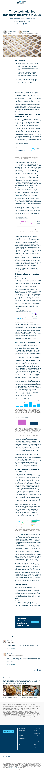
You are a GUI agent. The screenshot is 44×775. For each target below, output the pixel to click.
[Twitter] (17, 24)
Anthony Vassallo (10, 640)
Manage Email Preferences (8, 760)
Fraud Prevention (36, 746)
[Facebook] (23, 24)
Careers (20, 742)
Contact (35, 744)
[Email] (26, 24)
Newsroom (21, 746)
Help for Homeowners (17, 759)
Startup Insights (36, 735)
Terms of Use (5, 759)
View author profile (11, 648)
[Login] (42, 2)
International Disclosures (19, 760)
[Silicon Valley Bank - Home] (22, 2)
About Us (21, 741)
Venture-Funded (22, 732)
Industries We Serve (22, 738)
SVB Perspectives (37, 733)
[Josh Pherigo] (4, 654)
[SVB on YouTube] (9, 756)
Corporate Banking (22, 733)
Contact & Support (37, 741)
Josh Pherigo (10, 653)
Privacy (10, 759)
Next (39, 699)
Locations (35, 742)
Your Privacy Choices (28, 760)
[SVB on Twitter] (6, 756)
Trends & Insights (37, 728)
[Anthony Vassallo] (4, 641)
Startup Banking (22, 730)
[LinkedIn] (20, 24)
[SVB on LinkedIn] (3, 756)
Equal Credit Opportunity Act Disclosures (29, 759)
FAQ (20, 744)
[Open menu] (2, 2)
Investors (21, 735)
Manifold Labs (18, 342)
